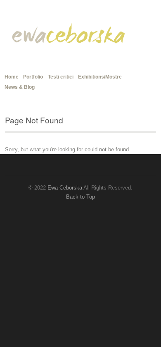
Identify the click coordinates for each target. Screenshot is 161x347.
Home (12, 76)
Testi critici (60, 77)
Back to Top (80, 197)
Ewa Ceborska (64, 188)
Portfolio (33, 77)
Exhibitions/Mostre (100, 77)
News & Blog (20, 87)
